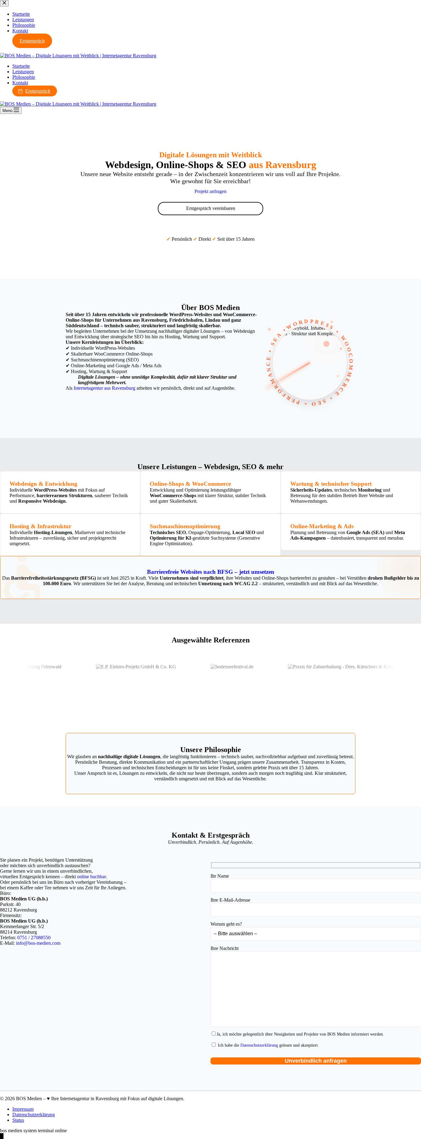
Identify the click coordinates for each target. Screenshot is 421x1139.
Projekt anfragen (210, 191)
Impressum (23, 1109)
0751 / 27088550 (34, 937)
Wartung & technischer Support (331, 484)
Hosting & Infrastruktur (40, 526)
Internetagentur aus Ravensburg (104, 388)
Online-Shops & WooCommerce (190, 484)
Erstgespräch (37, 91)
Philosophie (23, 77)
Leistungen (23, 71)
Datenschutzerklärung (259, 1045)
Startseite (21, 66)
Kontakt (20, 82)
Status (18, 1120)
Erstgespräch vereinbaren (210, 208)
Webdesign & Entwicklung (43, 484)
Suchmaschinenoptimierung (185, 526)
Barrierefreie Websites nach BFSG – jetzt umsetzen (210, 572)
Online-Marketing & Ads (322, 526)
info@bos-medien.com (38, 943)
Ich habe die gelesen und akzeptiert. (268, 1045)
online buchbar (91, 876)
